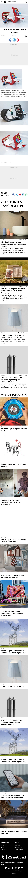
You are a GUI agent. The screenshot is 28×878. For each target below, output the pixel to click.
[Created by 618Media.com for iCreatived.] (14, 873)
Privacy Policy (18, 845)
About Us (3, 845)
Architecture (4, 537)
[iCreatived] (14, 857)
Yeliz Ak (25, 239)
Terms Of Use (18, 847)
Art (1, 426)
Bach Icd (14, 35)
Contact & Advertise (19, 849)
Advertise (3, 847)
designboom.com (7, 162)
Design (2, 648)
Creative (3, 35)
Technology (4, 757)
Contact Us (4, 849)
